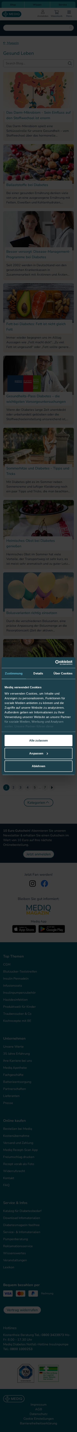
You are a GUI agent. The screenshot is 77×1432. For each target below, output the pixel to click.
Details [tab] (38, 673)
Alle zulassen (38, 740)
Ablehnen (38, 766)
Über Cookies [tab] (63, 673)
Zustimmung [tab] (14, 673)
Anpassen (36, 753)
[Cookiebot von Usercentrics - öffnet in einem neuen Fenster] (55, 662)
